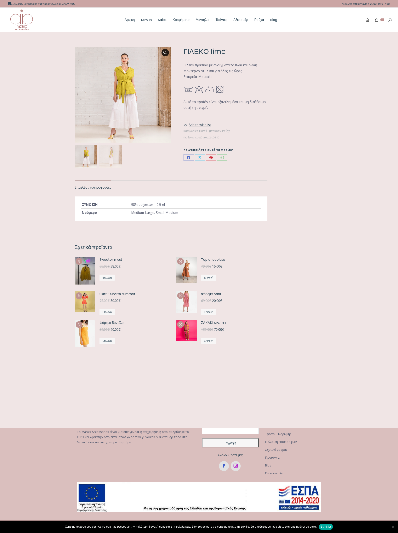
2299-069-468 (380, 4)
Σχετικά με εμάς (276, 449)
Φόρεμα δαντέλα (112, 322)
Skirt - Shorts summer (117, 294)
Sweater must (111, 259)
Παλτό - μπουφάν (210, 131)
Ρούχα (226, 131)
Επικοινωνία (274, 473)
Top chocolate (213, 259)
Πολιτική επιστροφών (281, 442)
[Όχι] (393, 527)
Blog (268, 465)
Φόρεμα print (211, 294)
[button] (165, 52)
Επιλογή (107, 277)
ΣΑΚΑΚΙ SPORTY (214, 322)
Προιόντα (272, 457)
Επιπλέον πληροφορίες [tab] (93, 187)
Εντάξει (326, 526)
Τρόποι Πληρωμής (278, 434)
